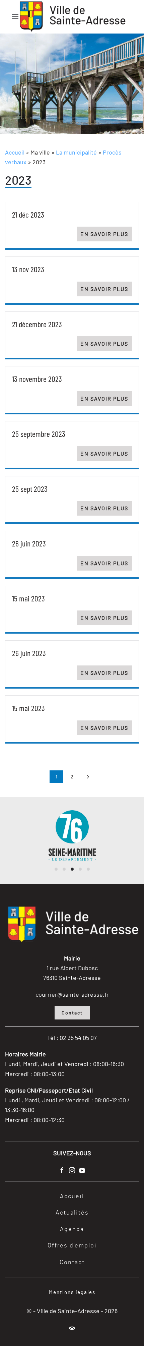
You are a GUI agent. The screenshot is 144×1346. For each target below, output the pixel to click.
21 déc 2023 (28, 214)
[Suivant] (87, 777)
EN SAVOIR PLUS (104, 234)
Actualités (72, 1213)
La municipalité (76, 152)
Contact (72, 1012)
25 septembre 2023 (38, 433)
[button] (15, 16)
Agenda (72, 1229)
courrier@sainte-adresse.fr (72, 994)
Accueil (14, 152)
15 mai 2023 (28, 598)
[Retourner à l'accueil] (72, 17)
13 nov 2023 (28, 269)
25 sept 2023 (30, 488)
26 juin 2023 (29, 543)
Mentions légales (72, 1292)
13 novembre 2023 (37, 379)
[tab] (56, 869)
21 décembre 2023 (37, 324)
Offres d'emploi (72, 1246)
